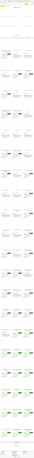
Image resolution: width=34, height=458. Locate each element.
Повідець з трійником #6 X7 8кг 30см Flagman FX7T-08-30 (28, 369)
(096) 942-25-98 (2, 453)
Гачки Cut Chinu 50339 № (28, 50)
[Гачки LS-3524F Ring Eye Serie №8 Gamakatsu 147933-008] (17, 324)
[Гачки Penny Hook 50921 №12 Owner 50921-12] (6, 264)
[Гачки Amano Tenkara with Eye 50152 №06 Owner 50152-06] (17, 344)
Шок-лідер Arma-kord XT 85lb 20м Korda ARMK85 (28, 70)
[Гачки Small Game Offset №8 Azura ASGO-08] (28, 304)
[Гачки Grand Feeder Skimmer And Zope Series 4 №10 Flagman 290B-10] (6, 344)
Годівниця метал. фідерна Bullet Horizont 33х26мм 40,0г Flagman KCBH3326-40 (28, 430)
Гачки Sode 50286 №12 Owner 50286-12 (6, 409)
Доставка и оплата (17, 0)
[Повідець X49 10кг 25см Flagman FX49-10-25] (17, 384)
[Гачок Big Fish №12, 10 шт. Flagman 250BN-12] (28, 344)
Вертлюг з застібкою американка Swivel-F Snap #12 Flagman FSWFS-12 (17, 150)
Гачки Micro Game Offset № (17, 50)
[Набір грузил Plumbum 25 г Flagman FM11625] (6, 324)
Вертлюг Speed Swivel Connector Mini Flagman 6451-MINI (28, 230)
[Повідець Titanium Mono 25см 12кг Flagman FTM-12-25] (6, 224)
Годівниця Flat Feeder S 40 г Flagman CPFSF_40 (17, 70)
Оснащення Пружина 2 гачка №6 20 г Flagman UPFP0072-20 (6, 290)
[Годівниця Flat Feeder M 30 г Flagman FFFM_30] (6, 185)
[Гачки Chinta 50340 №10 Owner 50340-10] (28, 205)
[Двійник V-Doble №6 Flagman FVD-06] (17, 85)
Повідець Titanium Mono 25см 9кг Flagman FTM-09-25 (6, 230)
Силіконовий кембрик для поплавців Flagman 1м (17, 210)
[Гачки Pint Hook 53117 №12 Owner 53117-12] (6, 244)
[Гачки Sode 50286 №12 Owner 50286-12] (6, 404)
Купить (9, 113)
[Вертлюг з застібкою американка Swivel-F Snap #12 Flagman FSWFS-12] (17, 145)
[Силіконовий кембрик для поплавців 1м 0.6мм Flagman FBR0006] (17, 205)
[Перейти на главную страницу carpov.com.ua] (3, 3)
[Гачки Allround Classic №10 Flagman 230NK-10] (6, 424)
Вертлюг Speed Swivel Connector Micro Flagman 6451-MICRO (17, 310)
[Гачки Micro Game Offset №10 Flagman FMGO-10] (17, 45)
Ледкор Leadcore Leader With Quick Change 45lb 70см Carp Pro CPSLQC (17, 409)
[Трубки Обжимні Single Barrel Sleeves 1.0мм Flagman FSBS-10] (17, 244)
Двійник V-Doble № (17, 90)
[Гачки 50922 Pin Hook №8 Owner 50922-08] (17, 125)
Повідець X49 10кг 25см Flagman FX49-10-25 (17, 389)
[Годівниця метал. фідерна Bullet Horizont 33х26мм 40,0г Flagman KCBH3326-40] (28, 424)
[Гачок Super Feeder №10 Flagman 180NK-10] (6, 125)
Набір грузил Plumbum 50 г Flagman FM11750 (6, 329)
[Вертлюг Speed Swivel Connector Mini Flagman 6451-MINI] (28, 224)
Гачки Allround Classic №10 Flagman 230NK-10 (5, 429)
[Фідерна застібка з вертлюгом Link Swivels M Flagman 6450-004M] (17, 364)
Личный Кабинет (14, 453)
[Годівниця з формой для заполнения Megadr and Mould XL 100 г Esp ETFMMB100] (6, 165)
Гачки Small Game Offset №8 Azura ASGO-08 (28, 310)
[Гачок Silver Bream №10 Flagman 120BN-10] (28, 125)
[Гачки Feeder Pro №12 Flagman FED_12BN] (6, 205)
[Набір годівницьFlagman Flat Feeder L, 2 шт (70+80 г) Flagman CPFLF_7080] (17, 105)
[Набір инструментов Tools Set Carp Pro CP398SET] (28, 185)
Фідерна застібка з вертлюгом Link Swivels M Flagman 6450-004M (17, 369)
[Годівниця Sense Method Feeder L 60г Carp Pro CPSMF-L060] (6, 364)
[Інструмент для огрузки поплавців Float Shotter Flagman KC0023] (6, 384)
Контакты (12, 0)
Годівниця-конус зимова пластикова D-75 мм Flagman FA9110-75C (17, 290)
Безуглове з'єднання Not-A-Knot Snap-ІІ (28, 90)
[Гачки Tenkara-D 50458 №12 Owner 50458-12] (17, 224)
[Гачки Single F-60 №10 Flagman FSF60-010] (28, 165)
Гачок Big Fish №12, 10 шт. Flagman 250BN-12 (28, 349)
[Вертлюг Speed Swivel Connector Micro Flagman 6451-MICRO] (17, 304)
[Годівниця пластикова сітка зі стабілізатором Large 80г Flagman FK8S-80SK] (28, 404)
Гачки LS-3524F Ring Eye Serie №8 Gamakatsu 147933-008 (17, 329)
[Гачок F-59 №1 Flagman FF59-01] (28, 105)
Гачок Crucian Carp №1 (28, 150)
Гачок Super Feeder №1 (6, 130)
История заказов (14, 452)
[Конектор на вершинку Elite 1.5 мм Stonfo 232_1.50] (6, 85)
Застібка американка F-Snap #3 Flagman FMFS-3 (6, 310)
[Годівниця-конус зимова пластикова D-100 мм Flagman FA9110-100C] (17, 284)
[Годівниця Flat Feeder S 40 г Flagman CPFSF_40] (17, 65)
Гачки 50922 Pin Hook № (17, 130)
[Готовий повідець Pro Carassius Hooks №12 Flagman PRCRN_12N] (28, 244)
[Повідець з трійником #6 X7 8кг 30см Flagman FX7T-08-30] (28, 364)
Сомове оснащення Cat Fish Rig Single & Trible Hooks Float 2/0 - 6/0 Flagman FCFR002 (6, 51)
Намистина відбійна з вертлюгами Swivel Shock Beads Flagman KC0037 (17, 270)
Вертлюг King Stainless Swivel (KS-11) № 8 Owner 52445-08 (6, 150)
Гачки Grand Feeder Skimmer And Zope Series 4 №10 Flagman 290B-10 (6, 349)
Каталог (9, 0)
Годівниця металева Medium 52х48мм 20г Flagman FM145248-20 (28, 329)
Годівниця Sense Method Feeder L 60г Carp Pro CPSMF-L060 (6, 369)
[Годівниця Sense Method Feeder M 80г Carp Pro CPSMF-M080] (28, 284)
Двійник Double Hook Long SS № (6, 70)
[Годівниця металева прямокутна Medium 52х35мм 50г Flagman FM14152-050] (28, 264)
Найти (26, 4)
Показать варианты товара (17, 55)
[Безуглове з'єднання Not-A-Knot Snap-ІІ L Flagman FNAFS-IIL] (28, 85)
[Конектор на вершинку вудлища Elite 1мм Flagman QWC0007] (17, 165)
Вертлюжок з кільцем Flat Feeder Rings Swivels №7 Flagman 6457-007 (28, 389)
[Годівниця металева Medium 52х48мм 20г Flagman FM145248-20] (28, 324)
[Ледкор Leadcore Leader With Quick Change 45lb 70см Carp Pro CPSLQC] (17, 404)
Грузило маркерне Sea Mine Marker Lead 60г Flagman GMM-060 (17, 429)
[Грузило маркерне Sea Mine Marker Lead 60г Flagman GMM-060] (17, 424)
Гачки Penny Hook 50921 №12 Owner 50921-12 (5, 270)
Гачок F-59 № (28, 110)
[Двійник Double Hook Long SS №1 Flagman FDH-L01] (6, 65)
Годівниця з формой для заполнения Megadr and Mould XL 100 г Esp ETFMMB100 (5, 171)
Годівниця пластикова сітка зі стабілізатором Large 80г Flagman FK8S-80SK (28, 410)
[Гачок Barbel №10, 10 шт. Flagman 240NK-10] (17, 185)
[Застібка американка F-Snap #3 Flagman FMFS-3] (6, 304)
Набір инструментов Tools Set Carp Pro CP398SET (28, 190)
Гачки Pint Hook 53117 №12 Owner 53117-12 (6, 250)
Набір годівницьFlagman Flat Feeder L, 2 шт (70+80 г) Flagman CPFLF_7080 (17, 110)
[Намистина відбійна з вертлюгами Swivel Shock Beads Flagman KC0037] (17, 264)
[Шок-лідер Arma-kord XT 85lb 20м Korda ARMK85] (28, 65)
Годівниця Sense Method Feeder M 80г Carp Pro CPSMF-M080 (28, 290)
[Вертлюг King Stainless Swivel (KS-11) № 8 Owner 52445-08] (6, 145)
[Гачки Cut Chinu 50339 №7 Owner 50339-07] (28, 45)
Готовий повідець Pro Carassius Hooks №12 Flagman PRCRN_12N (28, 250)
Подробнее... (17, 178)
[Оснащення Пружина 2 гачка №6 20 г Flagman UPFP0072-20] (6, 284)
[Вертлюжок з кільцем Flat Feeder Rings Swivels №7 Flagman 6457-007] (28, 384)
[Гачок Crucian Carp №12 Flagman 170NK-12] (28, 145)
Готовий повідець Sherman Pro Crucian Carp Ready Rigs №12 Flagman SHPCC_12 (6, 111)
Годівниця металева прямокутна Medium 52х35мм (28, 270)
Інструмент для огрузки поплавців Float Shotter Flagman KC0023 (6, 389)
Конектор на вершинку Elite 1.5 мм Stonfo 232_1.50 (6, 90)
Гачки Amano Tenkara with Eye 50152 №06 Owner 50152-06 (17, 349)
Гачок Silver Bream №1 (28, 130)
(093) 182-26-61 (10, 1)
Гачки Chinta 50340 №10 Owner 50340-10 (28, 210)
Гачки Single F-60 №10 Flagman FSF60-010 (28, 170)
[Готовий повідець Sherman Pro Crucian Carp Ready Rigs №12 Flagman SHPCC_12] (6, 105)
